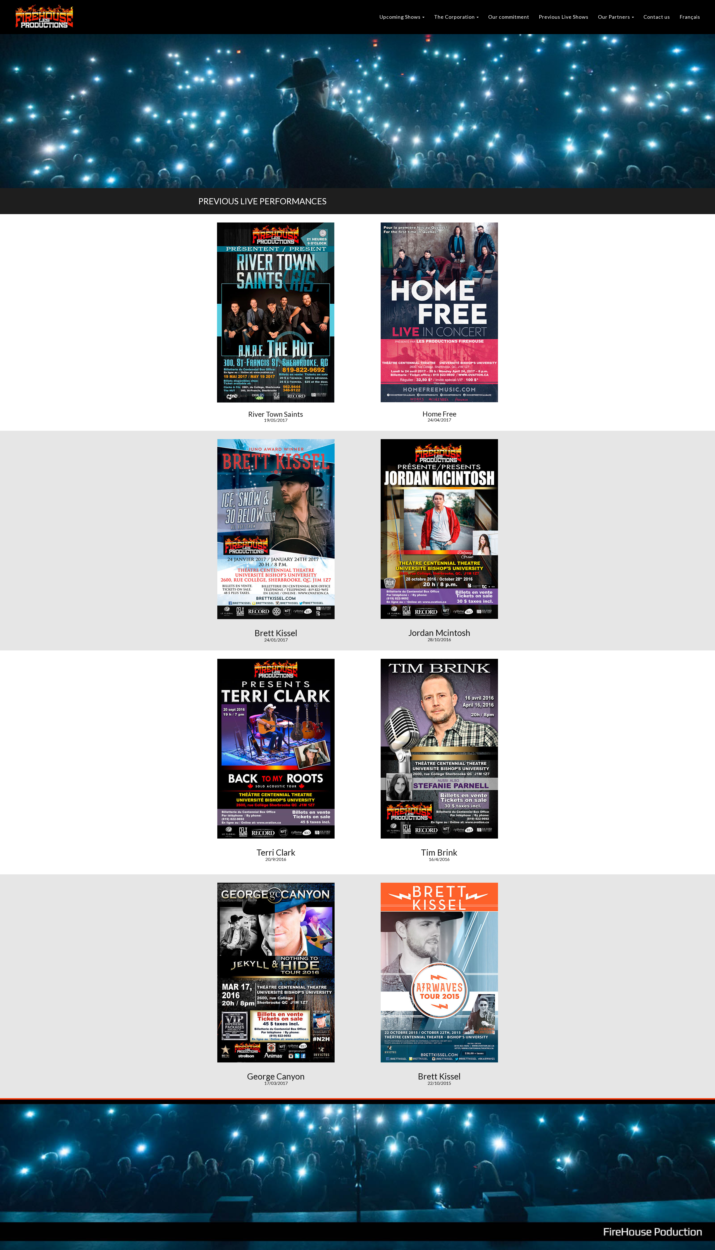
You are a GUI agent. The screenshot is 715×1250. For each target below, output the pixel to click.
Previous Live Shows (563, 17)
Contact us (657, 17)
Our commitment (508, 17)
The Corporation (455, 17)
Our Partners (614, 17)
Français (690, 17)
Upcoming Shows (401, 17)
